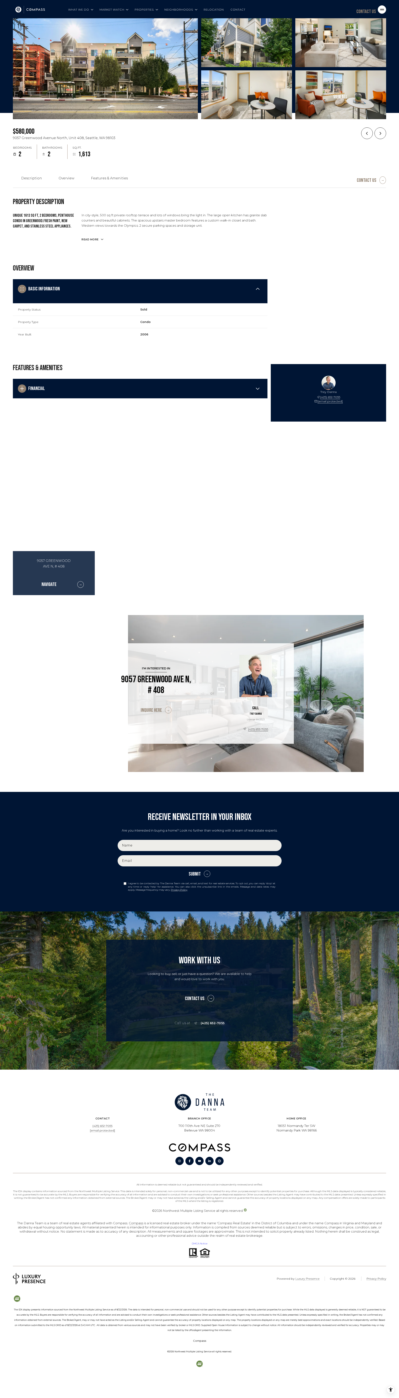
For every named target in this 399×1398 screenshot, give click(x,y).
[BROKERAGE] (219, 1161)
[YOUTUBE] (199, 1161)
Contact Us (366, 12)
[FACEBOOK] (189, 1161)
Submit (195, 874)
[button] (371, 178)
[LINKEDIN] (209, 1161)
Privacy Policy (179, 889)
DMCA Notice (199, 1243)
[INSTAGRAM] (179, 1161)
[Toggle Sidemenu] (382, 9)
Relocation (214, 9)
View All (340, 97)
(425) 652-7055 (330, 397)
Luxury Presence (307, 1279)
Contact (237, 9)
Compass (136, 1223)
